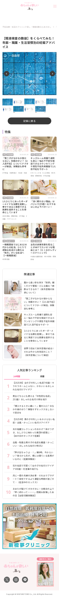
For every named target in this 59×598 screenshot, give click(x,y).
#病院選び (13, 173)
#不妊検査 (46, 176)
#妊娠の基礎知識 (37, 256)
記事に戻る (29, 121)
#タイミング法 (36, 173)
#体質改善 (6, 259)
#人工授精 (46, 173)
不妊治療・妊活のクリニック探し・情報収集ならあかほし (26, 27)
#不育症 (5, 173)
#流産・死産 (22, 173)
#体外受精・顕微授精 (10, 216)
